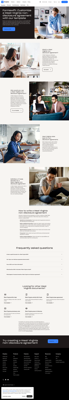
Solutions (4, 363)
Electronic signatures (28, 367)
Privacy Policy (27, 325)
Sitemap (36, 368)
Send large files (27, 356)
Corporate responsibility (60, 362)
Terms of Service (29, 330)
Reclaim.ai (15, 369)
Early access (5, 367)
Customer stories (48, 360)
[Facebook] (6, 380)
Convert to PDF (26, 369)
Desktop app (5, 356)
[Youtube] (8, 380)
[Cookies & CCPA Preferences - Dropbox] (17, 393)
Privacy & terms (37, 360)
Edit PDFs (25, 365)
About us (57, 356)
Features (4, 362)
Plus (14, 356)
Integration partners (48, 371)
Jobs (56, 358)
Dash (14, 363)
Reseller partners (48, 369)
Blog (46, 356)
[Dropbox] (5, 2)
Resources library (48, 362)
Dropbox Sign (15, 367)
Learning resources (37, 370)
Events (46, 358)
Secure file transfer (27, 362)
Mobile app (5, 358)
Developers (47, 363)
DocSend (15, 365)
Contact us (36, 358)
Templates (4, 369)
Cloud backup (26, 363)
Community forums (48, 365)
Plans (14, 373)
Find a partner (47, 373)
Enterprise (15, 362)
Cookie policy (36, 362)
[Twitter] (3, 380)
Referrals (46, 367)
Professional (15, 358)
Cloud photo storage (27, 360)
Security (4, 365)
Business (15, 360)
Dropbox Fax (15, 371)
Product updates (16, 374)
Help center (36, 356)
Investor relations (59, 360)
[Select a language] (40, 2)
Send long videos (27, 358)
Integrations (5, 360)
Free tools (4, 371)
